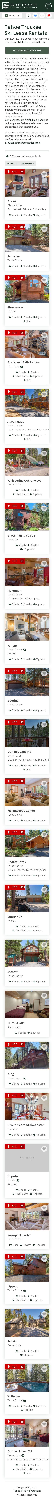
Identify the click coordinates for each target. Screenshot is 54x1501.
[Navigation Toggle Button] (48, 6)
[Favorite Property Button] (44, 174)
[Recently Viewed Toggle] (42, 15)
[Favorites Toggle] (49, 15)
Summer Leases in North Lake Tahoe (25, 119)
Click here (22, 42)
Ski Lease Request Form (27, 50)
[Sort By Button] (28, 15)
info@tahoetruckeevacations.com (23, 142)
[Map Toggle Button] (35, 15)
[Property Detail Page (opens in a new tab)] (27, 183)
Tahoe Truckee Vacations (27, 1490)
